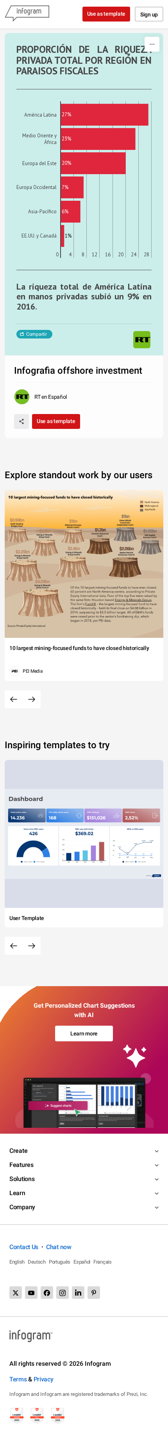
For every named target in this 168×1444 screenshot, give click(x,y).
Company (22, 1207)
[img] (104, 115)
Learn (17, 1193)
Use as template (106, 14)
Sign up (149, 14)
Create (18, 1150)
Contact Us (23, 1247)
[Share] (21, 421)
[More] (152, 44)
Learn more (84, 1033)
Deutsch (37, 1262)
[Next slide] (31, 699)
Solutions (21, 1179)
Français (102, 1262)
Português (59, 1262)
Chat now (58, 1247)
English (17, 1262)
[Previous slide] (13, 699)
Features (21, 1165)
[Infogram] (27, 14)
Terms (18, 1379)
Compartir (36, 334)
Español (81, 1262)
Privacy (44, 1379)
